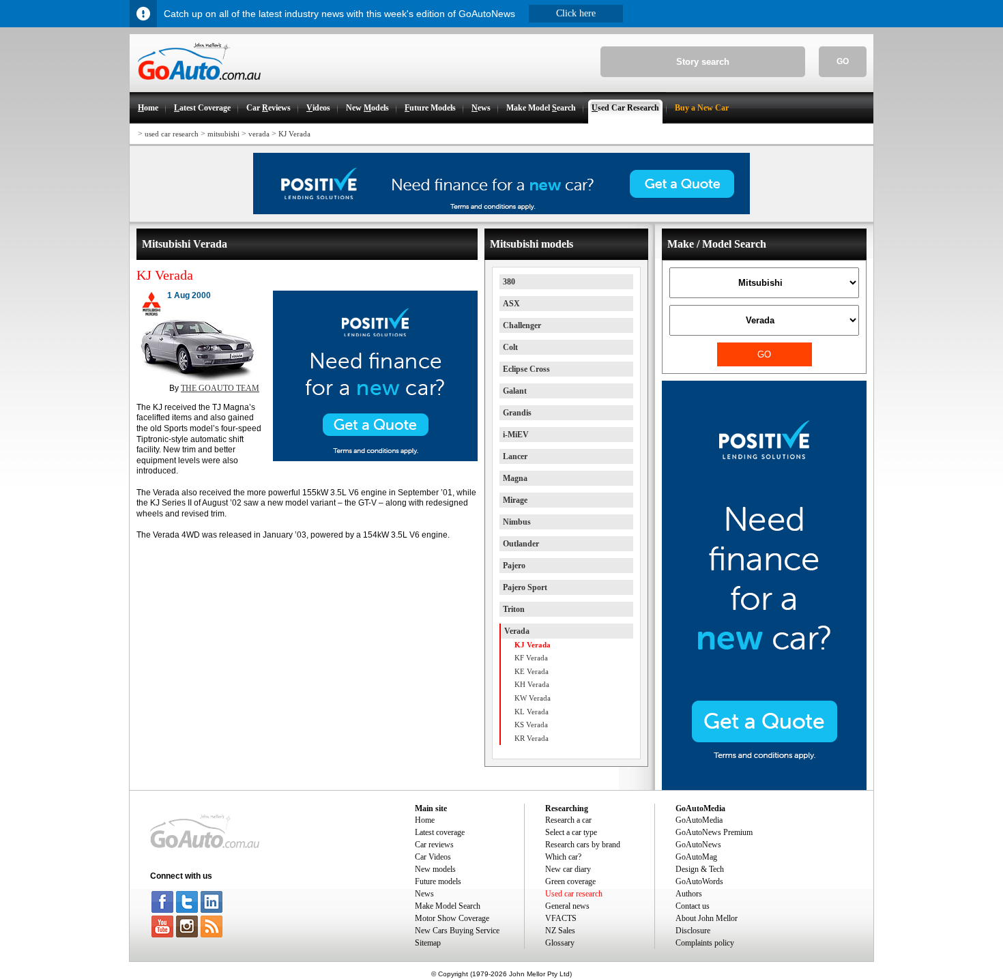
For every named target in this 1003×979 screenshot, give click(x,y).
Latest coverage (440, 832)
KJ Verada (294, 134)
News (424, 893)
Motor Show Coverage (452, 918)
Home (425, 820)
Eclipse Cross (526, 369)
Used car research (573, 893)
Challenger (522, 325)
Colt (510, 347)
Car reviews (434, 844)
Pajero (514, 565)
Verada (516, 631)
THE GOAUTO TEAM (220, 388)
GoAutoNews (698, 844)
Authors (688, 893)
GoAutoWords (699, 881)
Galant (515, 391)
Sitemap (428, 943)
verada (259, 134)
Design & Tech (699, 869)
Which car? (563, 857)
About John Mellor (706, 918)
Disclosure (692, 930)
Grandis (517, 413)
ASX (511, 303)
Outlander (521, 544)
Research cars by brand (582, 844)
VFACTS (561, 918)
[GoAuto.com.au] (195, 86)
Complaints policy (704, 943)
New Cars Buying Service (457, 930)
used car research (172, 134)
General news (567, 906)
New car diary (568, 869)
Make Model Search (447, 906)
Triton (514, 609)
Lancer (515, 456)
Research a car (568, 820)
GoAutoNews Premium (714, 832)
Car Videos (433, 857)
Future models (438, 881)
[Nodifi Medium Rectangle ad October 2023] (375, 458)
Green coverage (570, 881)
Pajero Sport (525, 587)
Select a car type (571, 832)
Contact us (692, 906)
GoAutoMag (696, 857)
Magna (515, 478)
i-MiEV (516, 434)
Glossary (560, 943)
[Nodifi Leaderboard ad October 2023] (501, 211)
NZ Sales (560, 930)
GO (843, 61)
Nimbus (517, 522)
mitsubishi (223, 134)
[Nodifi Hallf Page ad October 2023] (764, 787)
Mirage (515, 500)
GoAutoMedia (699, 820)
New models (435, 869)
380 (509, 282)
